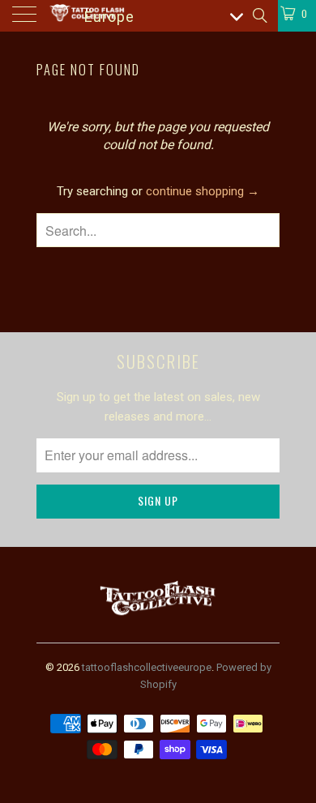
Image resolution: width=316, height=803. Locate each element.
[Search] (258, 15)
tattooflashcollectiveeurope (146, 667)
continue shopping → (202, 191)
